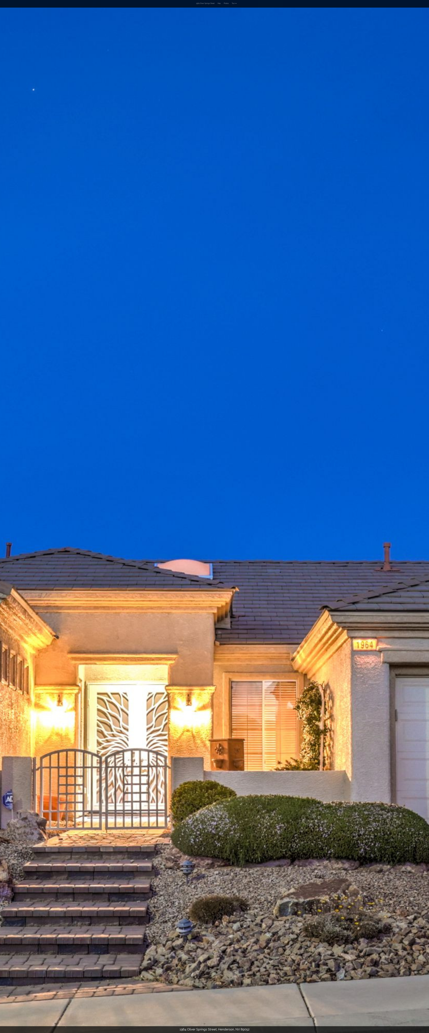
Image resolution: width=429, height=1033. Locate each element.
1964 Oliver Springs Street (205, 3)
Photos (226, 3)
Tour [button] (233, 3)
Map (219, 3)
